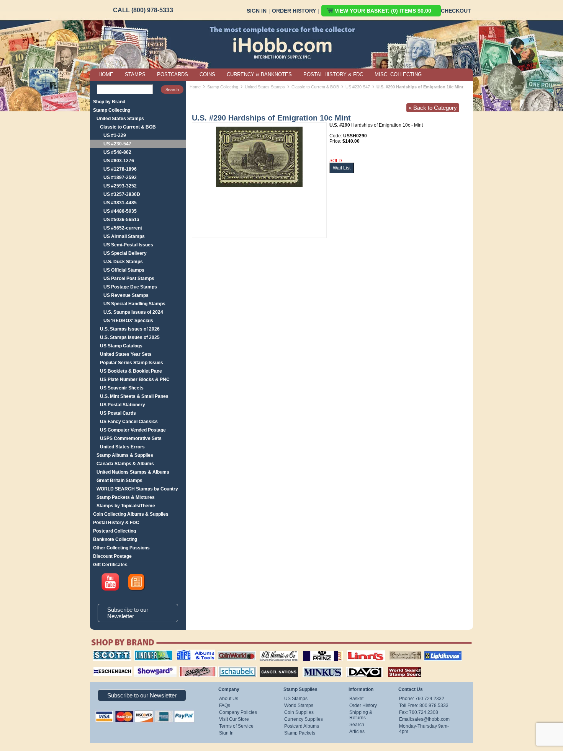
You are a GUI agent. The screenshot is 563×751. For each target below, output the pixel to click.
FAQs (224, 705)
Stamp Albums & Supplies (125, 455)
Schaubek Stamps (233, 665)
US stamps (391, 650)
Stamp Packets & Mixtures (126, 497)
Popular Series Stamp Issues (131, 362)
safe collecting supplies (188, 653)
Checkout (456, 11)
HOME (105, 74)
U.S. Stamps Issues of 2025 (130, 337)
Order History (294, 11)
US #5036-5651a (121, 219)
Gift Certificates (110, 564)
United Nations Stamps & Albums (133, 472)
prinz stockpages (314, 650)
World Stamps (298, 705)
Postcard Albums (301, 726)
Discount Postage (112, 556)
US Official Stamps (123, 270)
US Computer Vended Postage (133, 430)
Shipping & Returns (360, 715)
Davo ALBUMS (353, 665)
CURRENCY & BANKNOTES (259, 74)
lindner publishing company (150, 653)
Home (195, 87)
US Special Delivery (125, 253)
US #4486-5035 (120, 211)
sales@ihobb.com (431, 719)
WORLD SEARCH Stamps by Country (137, 489)
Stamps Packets (272, 665)
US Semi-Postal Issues (128, 245)
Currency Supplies (303, 719)
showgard (141, 665)
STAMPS (135, 74)
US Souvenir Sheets (122, 388)
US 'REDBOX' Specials (128, 320)
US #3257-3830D (121, 194)
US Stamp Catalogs (121, 346)
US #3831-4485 (120, 202)
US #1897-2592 (120, 177)
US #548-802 (117, 152)
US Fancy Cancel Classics (129, 421)
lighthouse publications (433, 653)
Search (356, 724)
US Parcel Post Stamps (128, 278)
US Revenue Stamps (126, 295)
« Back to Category (433, 107)
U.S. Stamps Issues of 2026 (130, 329)
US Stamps (296, 698)
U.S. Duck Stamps (123, 261)
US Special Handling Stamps (134, 303)
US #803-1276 (118, 160)
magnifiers (101, 665)
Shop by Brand (109, 101)
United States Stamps (120, 118)
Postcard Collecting (114, 531)
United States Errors (122, 447)
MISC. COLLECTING (398, 74)
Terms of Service (236, 726)
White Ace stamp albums (190, 668)
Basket (356, 698)
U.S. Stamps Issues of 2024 (133, 312)
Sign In (257, 11)
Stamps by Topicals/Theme (126, 505)
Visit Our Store (234, 719)
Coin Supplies (299, 712)
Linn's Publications (357, 650)
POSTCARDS (172, 74)
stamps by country (398, 665)
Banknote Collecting (115, 539)
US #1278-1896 (120, 169)
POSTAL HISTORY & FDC (333, 74)
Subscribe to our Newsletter (127, 612)
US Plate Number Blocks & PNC (135, 379)
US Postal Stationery (122, 404)
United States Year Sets (126, 354)
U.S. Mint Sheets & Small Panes (134, 396)
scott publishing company (106, 653)
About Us (228, 698)
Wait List (341, 168)
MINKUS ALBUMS (316, 665)
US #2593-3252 (120, 186)
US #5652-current (122, 228)
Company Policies (238, 712)
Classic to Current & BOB (128, 127)
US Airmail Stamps (124, 236)
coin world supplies (234, 650)
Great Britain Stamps (119, 480)
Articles (357, 731)
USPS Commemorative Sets (131, 438)
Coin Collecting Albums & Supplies (131, 514)
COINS (207, 74)
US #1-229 (114, 135)
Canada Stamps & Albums (125, 463)
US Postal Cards (118, 413)
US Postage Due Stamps (130, 287)
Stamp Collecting (111, 110)
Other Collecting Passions (121, 548)
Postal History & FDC (116, 522)
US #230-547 (117, 144)
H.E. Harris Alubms (275, 650)
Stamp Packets (299, 733)
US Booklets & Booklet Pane (131, 371)
